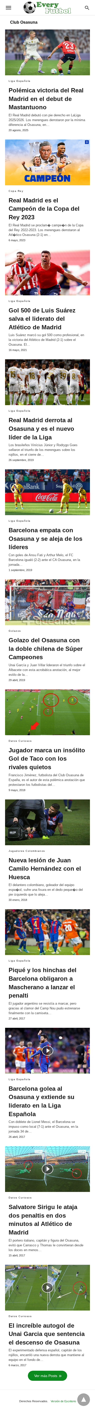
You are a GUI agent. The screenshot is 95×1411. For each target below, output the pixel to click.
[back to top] (83, 1399)
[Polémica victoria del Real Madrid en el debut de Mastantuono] (47, 52)
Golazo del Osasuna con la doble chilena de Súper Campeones (46, 648)
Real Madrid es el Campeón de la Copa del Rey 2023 (44, 209)
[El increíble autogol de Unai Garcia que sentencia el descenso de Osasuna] (47, 1288)
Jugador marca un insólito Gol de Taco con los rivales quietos (47, 758)
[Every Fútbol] (47, 8)
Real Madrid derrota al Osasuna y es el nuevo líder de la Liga (41, 428)
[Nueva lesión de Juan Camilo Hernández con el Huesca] (47, 822)
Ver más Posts (45, 1376)
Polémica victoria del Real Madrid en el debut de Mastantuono (46, 99)
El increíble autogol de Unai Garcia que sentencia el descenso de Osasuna (47, 1334)
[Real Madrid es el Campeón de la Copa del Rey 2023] (47, 162)
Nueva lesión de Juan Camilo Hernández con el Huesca (45, 868)
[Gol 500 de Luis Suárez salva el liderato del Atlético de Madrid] (47, 272)
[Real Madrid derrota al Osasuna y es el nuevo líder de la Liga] (47, 382)
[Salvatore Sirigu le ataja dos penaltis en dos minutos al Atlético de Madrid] (47, 1169)
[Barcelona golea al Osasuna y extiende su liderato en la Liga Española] (47, 1051)
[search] (87, 8)
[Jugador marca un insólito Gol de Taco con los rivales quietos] (47, 712)
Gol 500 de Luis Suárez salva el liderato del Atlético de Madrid (42, 319)
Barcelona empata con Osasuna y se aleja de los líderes (45, 538)
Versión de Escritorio (63, 1401)
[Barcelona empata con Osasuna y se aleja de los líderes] (47, 492)
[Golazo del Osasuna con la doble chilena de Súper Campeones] (47, 602)
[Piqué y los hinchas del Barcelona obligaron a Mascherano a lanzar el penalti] (47, 932)
